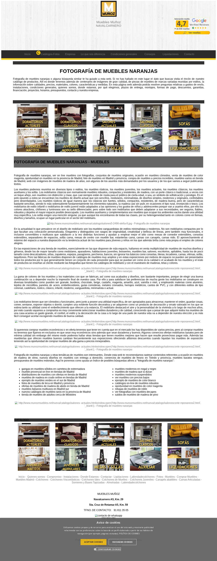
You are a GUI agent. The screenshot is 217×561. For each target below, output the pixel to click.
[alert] (108, 539)
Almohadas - (114, 482)
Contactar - (107, 476)
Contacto (189, 54)
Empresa (70, 54)
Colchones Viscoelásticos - (66, 479)
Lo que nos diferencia (93, 54)
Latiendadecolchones (134, 482)
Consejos (149, 54)
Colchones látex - (92, 479)
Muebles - (171, 476)
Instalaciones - (72, 476)
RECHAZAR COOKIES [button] (122, 542)
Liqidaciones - (122, 476)
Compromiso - (55, 476)
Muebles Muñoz (108, 23)
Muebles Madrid (25, 479)
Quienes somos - (37, 476)
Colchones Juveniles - (143, 479)
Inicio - (23, 476)
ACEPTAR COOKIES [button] (93, 542)
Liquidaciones (171, 54)
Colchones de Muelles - (116, 479)
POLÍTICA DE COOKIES (129, 533)
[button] (108, 549)
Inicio (27, 54)
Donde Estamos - (91, 476)
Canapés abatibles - (167, 479)
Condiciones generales (124, 54)
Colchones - (43, 479)
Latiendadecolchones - (143, 476)
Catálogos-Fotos (50, 54)
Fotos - (161, 476)
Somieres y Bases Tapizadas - (89, 482)
